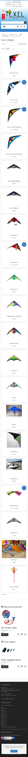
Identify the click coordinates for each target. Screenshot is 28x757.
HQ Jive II (14, 397)
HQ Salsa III (14, 370)
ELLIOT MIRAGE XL (14, 208)
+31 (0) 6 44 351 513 (8, 695)
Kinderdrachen (6, 36)
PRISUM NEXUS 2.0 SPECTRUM (14, 316)
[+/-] (14, 49)
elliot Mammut (14, 235)
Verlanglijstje (8, 4)
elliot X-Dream (14, 100)
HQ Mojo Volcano (14, 505)
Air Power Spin (9, 627)
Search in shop (22, 44)
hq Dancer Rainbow (14, 587)
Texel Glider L (14, 560)
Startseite (11, 34)
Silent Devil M (14, 451)
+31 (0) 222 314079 (17, 1)
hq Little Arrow (14, 532)
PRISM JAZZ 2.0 (14, 289)
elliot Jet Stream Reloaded (14, 127)
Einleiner (20, 34)
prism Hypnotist (14, 262)
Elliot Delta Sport (14, 73)
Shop (16, 34)
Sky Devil (14, 424)
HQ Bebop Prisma (14, 343)
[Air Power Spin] (14, 617)
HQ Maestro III (14, 478)
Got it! (14, 751)
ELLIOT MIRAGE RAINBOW (14, 181)
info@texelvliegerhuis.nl (10, 698)
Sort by (2, 48)
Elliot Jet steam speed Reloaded (14, 154)
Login (13, 4)
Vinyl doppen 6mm (11, 660)
